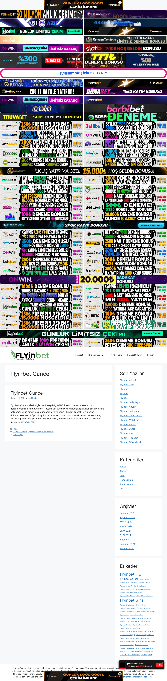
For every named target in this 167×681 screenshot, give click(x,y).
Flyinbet (79, 355)
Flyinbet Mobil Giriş (130, 420)
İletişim (150, 355)
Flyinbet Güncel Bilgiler (127, 608)
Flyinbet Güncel (27, 393)
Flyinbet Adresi (128, 380)
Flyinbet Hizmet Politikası (128, 618)
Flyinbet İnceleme (96, 355)
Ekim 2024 (125, 530)
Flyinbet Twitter (150, 641)
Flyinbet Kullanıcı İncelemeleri (130, 628)
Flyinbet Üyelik (127, 429)
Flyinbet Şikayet (134, 355)
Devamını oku (27, 422)
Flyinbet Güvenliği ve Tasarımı (40, 432)
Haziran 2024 (127, 548)
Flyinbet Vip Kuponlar (127, 648)
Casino (123, 471)
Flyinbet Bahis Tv (144, 583)
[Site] (41, 125)
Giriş (15, 429)
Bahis (123, 466)
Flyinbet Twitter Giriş (127, 645)
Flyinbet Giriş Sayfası (131, 402)
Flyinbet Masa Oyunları (145, 631)
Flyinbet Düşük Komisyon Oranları (131, 593)
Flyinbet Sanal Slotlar (142, 638)
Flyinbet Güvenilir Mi (130, 442)
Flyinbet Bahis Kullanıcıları (129, 583)
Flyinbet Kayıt (127, 433)
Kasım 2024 (126, 526)
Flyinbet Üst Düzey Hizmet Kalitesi (131, 651)
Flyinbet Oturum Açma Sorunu (144, 635)
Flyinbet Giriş (116, 355)
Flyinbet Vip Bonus (141, 645)
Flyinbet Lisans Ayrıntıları (128, 631)
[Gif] (83, 171)
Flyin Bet (138, 575)
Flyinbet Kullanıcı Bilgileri (141, 625)
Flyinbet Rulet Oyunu (127, 638)
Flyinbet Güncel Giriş (144, 608)
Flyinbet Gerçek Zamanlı (144, 596)
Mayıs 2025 (126, 522)
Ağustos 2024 (127, 539)
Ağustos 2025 (127, 517)
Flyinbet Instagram (129, 411)
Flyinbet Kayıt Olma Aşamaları (140, 621)
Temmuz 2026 (127, 513)
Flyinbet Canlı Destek (131, 415)
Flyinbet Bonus (128, 424)
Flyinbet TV (140, 641)
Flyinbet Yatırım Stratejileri (144, 648)
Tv (121, 488)
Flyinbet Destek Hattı (143, 589)
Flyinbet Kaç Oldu (129, 437)
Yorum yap (18, 434)
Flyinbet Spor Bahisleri (127, 641)
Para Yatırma (126, 484)
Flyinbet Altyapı (128, 406)
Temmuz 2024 (127, 544)
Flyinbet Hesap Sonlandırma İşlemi (131, 615)
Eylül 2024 (125, 535)
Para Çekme (126, 480)
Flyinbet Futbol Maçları (127, 596)
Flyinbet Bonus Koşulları (139, 586)
